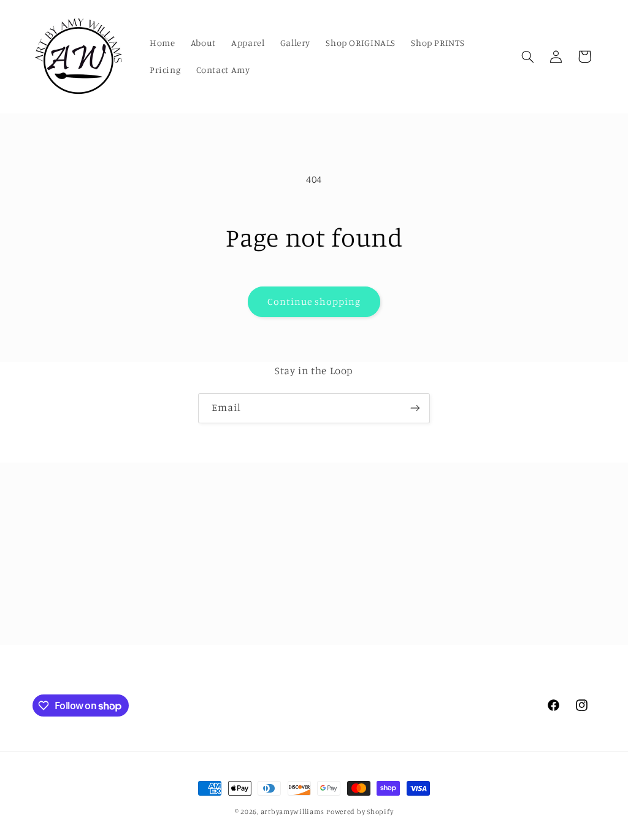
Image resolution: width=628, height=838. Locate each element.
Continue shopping (314, 301)
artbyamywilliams (292, 811)
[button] (527, 56)
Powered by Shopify (359, 811)
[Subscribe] (415, 408)
